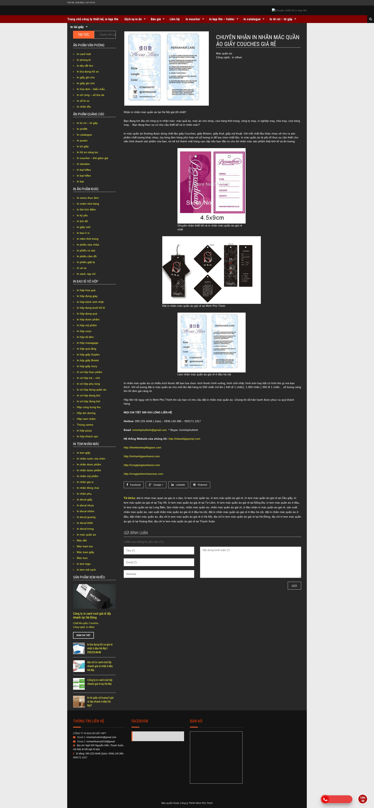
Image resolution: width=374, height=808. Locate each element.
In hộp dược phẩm (88, 319)
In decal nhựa (85, 505)
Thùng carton (85, 424)
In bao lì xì (83, 232)
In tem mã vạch (86, 569)
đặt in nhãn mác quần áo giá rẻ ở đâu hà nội (236, 512)
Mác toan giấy (85, 552)
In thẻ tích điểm (86, 209)
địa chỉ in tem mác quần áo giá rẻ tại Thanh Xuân (184, 521)
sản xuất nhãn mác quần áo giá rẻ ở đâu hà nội (177, 512)
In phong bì (84, 59)
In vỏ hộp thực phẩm (89, 372)
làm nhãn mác (175, 507)
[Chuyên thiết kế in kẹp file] (289, 10)
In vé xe (81, 268)
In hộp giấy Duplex (88, 354)
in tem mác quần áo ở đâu (282, 502)
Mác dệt (82, 540)
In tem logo (84, 563)
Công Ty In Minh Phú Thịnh (153, 736)
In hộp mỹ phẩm (87, 325)
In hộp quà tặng (86, 348)
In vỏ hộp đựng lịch (88, 395)
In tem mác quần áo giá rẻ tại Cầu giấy (268, 497)
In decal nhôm (85, 511)
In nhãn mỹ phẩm (87, 476)
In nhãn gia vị (85, 482)
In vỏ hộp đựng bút (88, 401)
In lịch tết (82, 221)
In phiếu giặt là (86, 262)
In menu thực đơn (88, 197)
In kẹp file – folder (222, 19)
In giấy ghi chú (86, 77)
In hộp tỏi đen (85, 337)
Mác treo (82, 558)
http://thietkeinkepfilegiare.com (142, 447)
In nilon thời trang (87, 238)
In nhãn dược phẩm (89, 464)
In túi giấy (77, 27)
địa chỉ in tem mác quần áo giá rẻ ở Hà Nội (185, 516)
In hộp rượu (84, 331)
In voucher (193, 19)
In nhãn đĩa (84, 106)
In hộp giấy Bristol (88, 360)
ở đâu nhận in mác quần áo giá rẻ (264, 507)
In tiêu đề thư (85, 65)
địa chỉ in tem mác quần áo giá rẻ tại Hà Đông (242, 516)
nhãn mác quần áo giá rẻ (226, 507)
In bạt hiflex (84, 169)
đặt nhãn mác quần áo (144, 516)
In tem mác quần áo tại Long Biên (144, 507)
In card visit (84, 54)
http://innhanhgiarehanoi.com (142, 456)
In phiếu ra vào (86, 250)
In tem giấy (83, 452)
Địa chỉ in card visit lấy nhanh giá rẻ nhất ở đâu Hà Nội (100, 666)
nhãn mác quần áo (197, 507)
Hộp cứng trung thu (89, 407)
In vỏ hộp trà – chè (88, 377)
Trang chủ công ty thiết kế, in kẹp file (92, 19)
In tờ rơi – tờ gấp (281, 19)
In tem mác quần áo (196, 497)
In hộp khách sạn (87, 436)
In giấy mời (83, 227)
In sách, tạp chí (86, 273)
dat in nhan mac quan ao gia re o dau (160, 497)
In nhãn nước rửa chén (91, 458)
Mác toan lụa (85, 546)
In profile (82, 128)
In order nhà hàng (88, 203)
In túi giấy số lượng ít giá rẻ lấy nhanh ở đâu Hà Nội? (100, 701)
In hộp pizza (84, 430)
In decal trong (85, 528)
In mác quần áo (86, 534)
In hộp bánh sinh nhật (90, 301)
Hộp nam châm (86, 418)
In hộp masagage (87, 342)
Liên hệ (175, 19)
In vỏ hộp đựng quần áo (91, 389)
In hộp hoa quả (86, 290)
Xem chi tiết (83, 635)
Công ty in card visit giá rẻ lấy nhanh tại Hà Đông (92, 615)
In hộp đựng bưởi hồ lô (91, 307)
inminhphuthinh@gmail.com (149, 429)
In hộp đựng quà (87, 313)
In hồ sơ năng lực (87, 152)
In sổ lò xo (83, 100)
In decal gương (86, 517)
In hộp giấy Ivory (87, 366)
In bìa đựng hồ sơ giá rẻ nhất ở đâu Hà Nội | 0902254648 (100, 648)
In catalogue (252, 19)
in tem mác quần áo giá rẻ (227, 497)
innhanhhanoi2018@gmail (100, 741)
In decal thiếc (85, 522)
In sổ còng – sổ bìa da (90, 94)
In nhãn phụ (84, 493)
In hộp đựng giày (87, 296)
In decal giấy (84, 499)
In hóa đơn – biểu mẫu (91, 89)
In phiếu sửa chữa (88, 244)
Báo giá (156, 19)
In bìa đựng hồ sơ (88, 71)
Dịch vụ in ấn (133, 19)
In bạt (80, 181)
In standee (83, 163)
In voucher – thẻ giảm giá (92, 158)
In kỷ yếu (82, 215)
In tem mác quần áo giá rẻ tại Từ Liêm (191, 502)
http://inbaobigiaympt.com (184, 438)
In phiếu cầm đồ (87, 256)
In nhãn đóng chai (88, 487)
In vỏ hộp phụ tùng (88, 383)
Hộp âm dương (86, 413)
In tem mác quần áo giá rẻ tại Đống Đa (241, 502)
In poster (82, 140)
